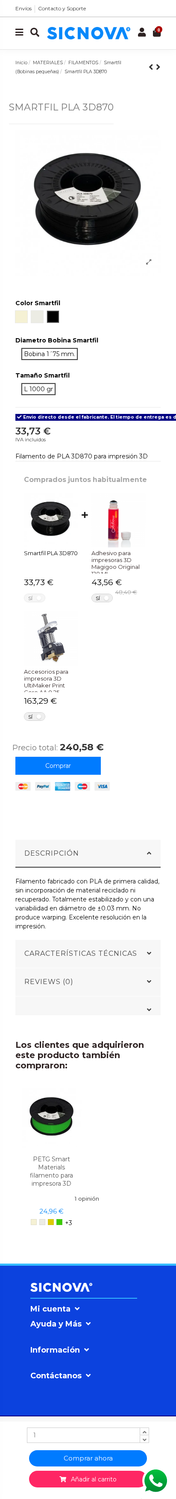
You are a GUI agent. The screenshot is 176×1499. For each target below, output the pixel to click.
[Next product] (158, 67)
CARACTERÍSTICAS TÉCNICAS (80, 953)
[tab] (88, 854)
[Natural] (34, 1222)
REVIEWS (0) (48, 982)
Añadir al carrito (91, 1479)
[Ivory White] (42, 1222)
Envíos (23, 8)
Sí (30, 598)
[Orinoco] (51, 1222)
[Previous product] (152, 67)
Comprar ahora (88, 1458)
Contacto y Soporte (62, 8)
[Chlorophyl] (59, 1222)
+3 (68, 1223)
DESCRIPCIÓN (51, 853)
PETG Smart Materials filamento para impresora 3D (51, 1171)
